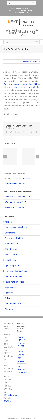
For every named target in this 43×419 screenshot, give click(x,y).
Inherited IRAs (11, 243)
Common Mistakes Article (15, 183)
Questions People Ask (15, 276)
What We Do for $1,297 (15, 202)
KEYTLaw (7, 401)
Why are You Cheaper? (15, 207)
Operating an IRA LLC (14, 265)
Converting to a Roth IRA (16, 227)
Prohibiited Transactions (16, 271)
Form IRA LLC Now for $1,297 (18, 197)
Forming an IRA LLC (14, 238)
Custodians (10, 233)
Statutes (9, 309)
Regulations (10, 287)
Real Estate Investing (14, 282)
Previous (27, 61)
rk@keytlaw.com (21, 13)
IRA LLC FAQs (11, 254)
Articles (8, 222)
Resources (9, 293)
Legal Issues (10, 260)
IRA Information (12, 249)
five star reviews (22, 178)
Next (35, 61)
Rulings (8, 298)
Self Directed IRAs (13, 303)
